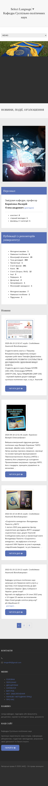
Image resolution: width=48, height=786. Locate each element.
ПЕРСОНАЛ (11, 682)
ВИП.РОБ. (10, 691)
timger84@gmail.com (12, 662)
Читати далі (15, 388)
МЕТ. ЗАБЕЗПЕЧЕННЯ (15, 694)
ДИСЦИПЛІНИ (12, 685)
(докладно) (29, 208)
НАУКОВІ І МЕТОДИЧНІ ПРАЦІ (19, 697)
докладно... (11, 606)
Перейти (9, 748)
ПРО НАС (10, 699)
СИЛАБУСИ (11, 688)
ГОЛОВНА (10, 679)
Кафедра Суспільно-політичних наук (24, 15)
